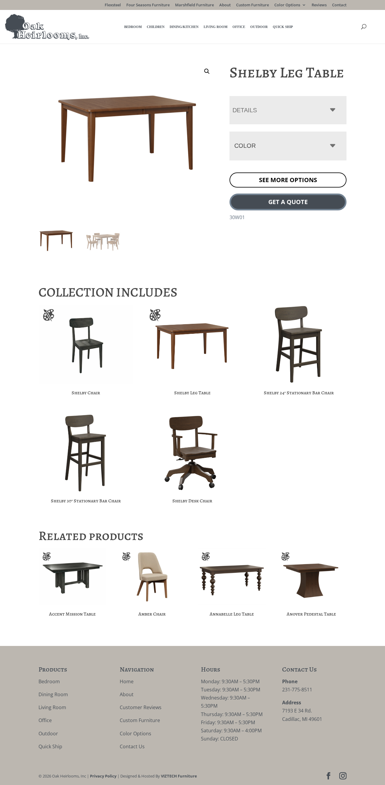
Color (245, 145)
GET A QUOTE (288, 202)
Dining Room (53, 694)
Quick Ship (283, 27)
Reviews (319, 5)
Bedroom (133, 27)
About (225, 5)
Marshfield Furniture (194, 5)
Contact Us (132, 746)
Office (239, 27)
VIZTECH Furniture (179, 776)
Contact (339, 5)
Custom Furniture (252, 5)
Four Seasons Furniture (148, 5)
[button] (207, 71)
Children (156, 27)
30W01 (237, 217)
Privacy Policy (103, 776)
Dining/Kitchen (184, 27)
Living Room (215, 27)
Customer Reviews (141, 707)
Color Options (287, 5)
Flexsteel (113, 5)
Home (127, 681)
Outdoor (259, 27)
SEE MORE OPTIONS (288, 180)
